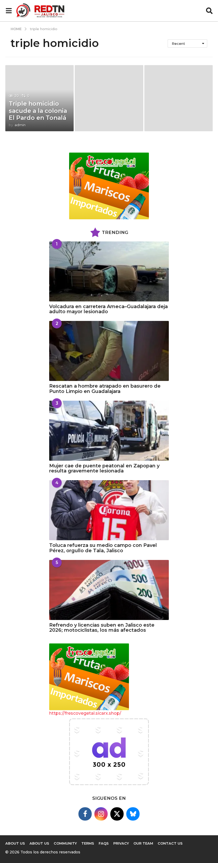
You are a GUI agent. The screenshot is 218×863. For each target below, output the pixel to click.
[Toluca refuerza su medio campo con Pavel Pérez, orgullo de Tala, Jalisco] (109, 510)
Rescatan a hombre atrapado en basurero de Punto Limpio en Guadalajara (105, 388)
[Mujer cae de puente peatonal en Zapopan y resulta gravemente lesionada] (109, 431)
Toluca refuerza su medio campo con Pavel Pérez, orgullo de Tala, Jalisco (103, 547)
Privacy (121, 843)
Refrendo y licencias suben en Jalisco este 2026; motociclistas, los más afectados (101, 627)
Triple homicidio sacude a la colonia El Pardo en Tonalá (38, 110)
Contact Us (170, 843)
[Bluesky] (133, 814)
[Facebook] (85, 814)
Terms (87, 843)
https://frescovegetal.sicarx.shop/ (85, 713)
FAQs (104, 843)
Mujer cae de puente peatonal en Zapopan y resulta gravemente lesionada (104, 468)
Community (65, 843)
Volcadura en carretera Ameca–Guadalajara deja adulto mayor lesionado (108, 309)
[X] (117, 814)
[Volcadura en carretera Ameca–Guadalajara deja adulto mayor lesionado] (109, 271)
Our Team (143, 843)
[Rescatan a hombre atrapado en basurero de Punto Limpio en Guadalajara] (109, 351)
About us (39, 843)
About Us (15, 843)
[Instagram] (101, 814)
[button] (8, 10)
